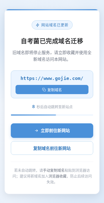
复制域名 (54, 90)
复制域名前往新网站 (52, 148)
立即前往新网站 (55, 130)
